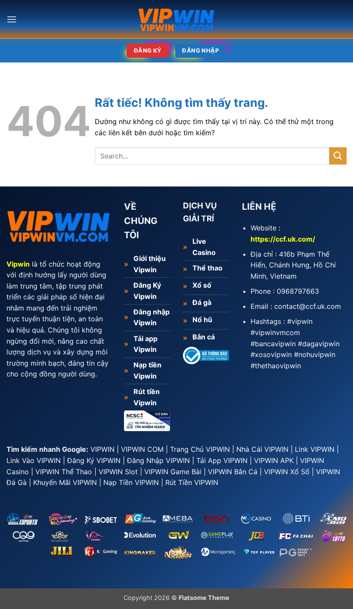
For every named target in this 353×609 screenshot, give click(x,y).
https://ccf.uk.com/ (283, 239)
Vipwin (18, 264)
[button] (11, 19)
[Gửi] (338, 155)
